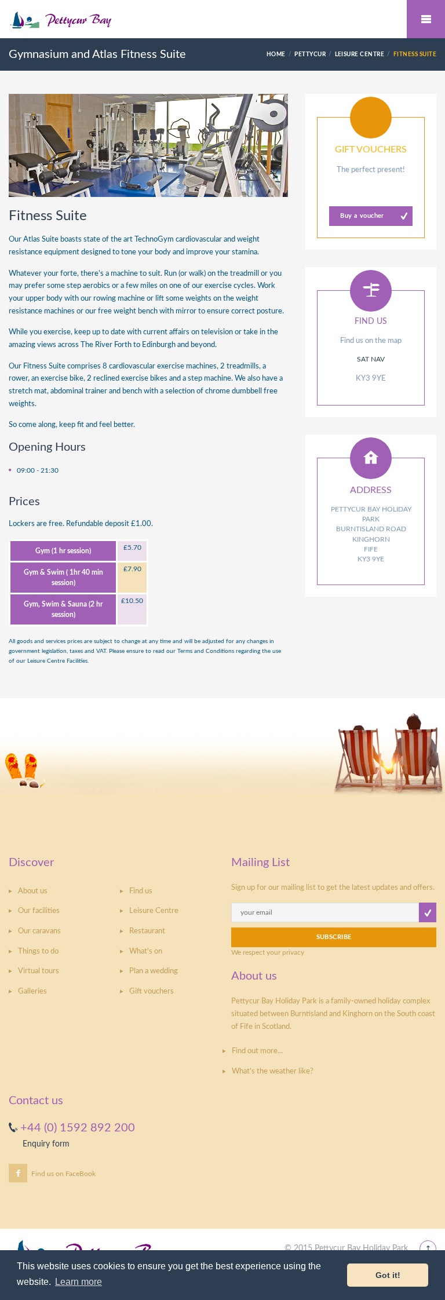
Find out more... (257, 1051)
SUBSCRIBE (334, 937)
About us (33, 891)
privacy (293, 952)
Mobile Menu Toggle (426, 19)
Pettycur (310, 54)
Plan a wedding (153, 971)
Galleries (32, 991)
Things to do (38, 951)
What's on (145, 951)
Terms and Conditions (205, 651)
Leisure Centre (360, 54)
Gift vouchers (151, 991)
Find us (140, 891)
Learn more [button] (78, 1282)
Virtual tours (38, 971)
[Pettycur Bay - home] (222, 19)
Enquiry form (46, 1144)
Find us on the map (371, 341)
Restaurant (147, 931)
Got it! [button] (387, 1275)
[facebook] (18, 1173)
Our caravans (39, 931)
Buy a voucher (362, 216)
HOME (276, 54)
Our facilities (39, 911)
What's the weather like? (272, 1071)
